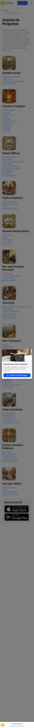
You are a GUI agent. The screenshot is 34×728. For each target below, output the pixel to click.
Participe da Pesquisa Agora (18, 375)
